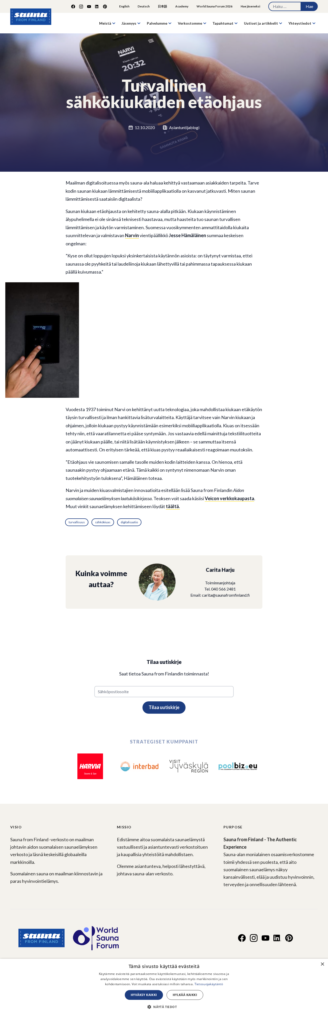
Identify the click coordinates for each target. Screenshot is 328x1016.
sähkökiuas (102, 522)
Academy (181, 6)
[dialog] (164, 987)
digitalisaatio (129, 522)
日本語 (162, 6)
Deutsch (144, 6)
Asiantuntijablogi (184, 127)
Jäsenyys (128, 23)
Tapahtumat (222, 23)
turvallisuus (77, 522)
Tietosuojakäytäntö (208, 984)
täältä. (173, 506)
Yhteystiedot (299, 23)
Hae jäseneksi (250, 6)
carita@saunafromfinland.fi (226, 595)
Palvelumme (157, 23)
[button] (164, 1007)
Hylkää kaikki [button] (185, 995)
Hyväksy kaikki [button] (144, 995)
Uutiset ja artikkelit (261, 23)
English (124, 6)
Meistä (105, 23)
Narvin (132, 235)
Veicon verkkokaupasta (229, 498)
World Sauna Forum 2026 (214, 6)
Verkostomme (190, 23)
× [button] (322, 964)
